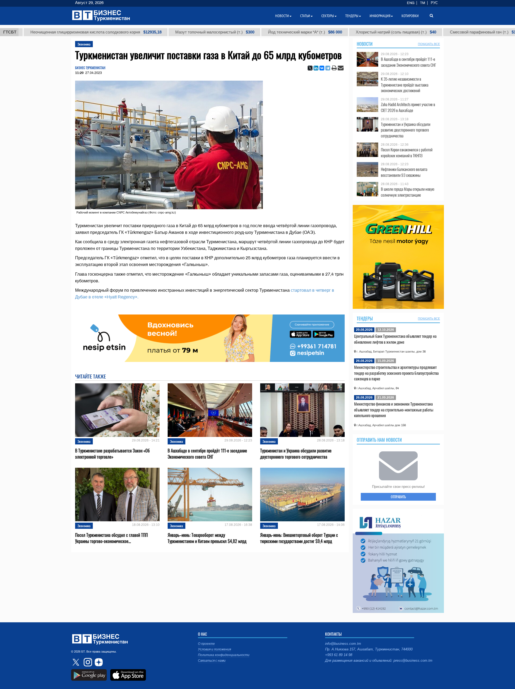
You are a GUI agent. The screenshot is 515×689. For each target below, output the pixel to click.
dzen (98, 662)
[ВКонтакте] (321, 68)
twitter (76, 662)
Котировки (410, 15)
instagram (87, 662)
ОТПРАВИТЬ (398, 496)
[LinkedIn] (316, 68)
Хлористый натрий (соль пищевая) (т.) (373, 32)
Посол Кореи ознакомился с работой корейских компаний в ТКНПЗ (406, 152)
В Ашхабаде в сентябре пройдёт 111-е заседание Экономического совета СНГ (207, 454)
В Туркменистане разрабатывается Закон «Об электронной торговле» (112, 454)
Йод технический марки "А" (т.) (283, 32)
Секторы (327, 15)
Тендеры (365, 318)
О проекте (206, 644)
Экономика (84, 44)
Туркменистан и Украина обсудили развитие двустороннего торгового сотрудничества (296, 454)
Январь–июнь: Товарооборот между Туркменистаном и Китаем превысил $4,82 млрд (207, 538)
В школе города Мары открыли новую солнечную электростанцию (407, 192)
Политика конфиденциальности (223, 655)
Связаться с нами (212, 660)
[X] (310, 68)
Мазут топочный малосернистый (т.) (192, 32)
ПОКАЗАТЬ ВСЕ (429, 44)
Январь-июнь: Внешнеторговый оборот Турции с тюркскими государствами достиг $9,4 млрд (299, 538)
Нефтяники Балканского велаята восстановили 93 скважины (404, 172)
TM (422, 3)
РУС (434, 3)
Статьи (305, 15)
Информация (380, 15)
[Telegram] (327, 68)
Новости (365, 44)
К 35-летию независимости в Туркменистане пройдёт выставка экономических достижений (404, 84)
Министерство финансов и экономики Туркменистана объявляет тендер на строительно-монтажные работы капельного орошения (393, 409)
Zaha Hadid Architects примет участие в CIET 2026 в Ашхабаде (408, 107)
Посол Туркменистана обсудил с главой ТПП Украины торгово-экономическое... (111, 538)
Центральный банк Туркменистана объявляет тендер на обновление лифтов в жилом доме (395, 339)
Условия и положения (214, 649)
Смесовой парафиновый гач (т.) (464, 32)
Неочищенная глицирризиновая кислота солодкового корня (73, 32)
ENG (410, 3)
